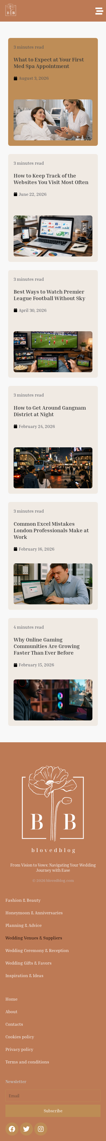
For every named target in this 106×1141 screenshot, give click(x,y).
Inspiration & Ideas (24, 975)
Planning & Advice (23, 925)
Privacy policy (19, 1049)
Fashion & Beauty (22, 900)
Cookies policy (19, 1036)
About (11, 1011)
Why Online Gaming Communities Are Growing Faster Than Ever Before (47, 646)
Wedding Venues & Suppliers (33, 938)
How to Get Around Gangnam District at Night (50, 410)
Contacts (14, 1024)
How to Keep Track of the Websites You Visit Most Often (51, 178)
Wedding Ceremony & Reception (37, 950)
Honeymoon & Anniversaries (34, 912)
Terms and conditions (27, 1062)
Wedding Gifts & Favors (28, 963)
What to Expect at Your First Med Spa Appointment (49, 62)
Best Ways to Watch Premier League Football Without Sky (49, 294)
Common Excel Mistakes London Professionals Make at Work (51, 530)
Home (11, 999)
